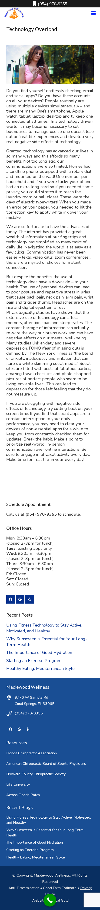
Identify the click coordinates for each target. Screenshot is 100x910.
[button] (93, 13)
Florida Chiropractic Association (31, 753)
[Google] (20, 599)
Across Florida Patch (23, 794)
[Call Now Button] (49, 900)
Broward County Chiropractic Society (36, 774)
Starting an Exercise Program (33, 660)
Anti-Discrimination (23, 888)
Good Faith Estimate (60, 888)
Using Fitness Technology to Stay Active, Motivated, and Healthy (44, 628)
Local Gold (60, 900)
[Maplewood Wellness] (14, 13)
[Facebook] (10, 599)
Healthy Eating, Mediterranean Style (40, 668)
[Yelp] (29, 599)
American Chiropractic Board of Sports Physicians (46, 763)
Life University (18, 784)
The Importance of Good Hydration (39, 652)
